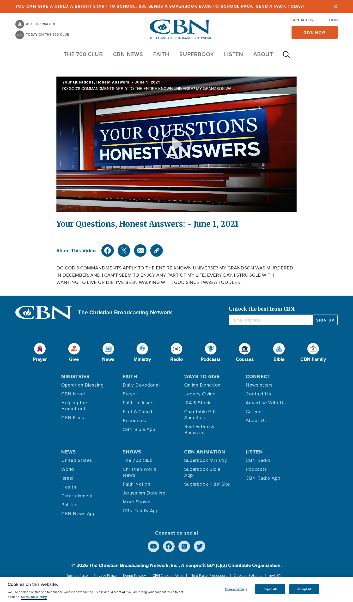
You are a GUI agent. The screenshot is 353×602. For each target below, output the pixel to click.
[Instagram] (184, 546)
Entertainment (77, 496)
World (67, 469)
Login (333, 20)
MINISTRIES (75, 376)
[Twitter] (124, 250)
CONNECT (258, 376)
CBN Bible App (139, 429)
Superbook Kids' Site (207, 484)
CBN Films (72, 418)
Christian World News (140, 472)
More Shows (136, 502)
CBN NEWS (128, 54)
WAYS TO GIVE (202, 376)
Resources (134, 420)
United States (76, 460)
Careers (254, 412)
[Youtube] (153, 546)
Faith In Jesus (138, 403)
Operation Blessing (82, 385)
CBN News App (78, 514)
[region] (176, 589)
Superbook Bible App (202, 472)
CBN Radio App (263, 478)
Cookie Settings (236, 589)
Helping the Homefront (74, 406)
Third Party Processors (208, 575)
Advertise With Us (266, 403)
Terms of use (77, 575)
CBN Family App (140, 511)
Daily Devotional (141, 385)
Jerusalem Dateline (144, 493)
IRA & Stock (197, 403)
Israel (67, 478)
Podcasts (256, 469)
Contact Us (302, 20)
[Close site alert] (335, 6)
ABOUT (263, 54)
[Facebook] (107, 250)
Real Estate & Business (199, 429)
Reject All (270, 589)
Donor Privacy (134, 575)
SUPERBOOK (196, 54)
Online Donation (202, 385)
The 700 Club (83, 54)
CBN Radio (258, 460)
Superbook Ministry (205, 460)
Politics (69, 505)
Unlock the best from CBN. (262, 309)
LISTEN (233, 54)
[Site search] (286, 57)
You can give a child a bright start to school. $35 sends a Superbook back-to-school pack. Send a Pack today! (160, 6)
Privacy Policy (105, 575)
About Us (256, 420)
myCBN (275, 575)
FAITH (161, 54)
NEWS (68, 451)
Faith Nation (136, 484)
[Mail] (140, 250)
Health (68, 487)
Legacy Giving (200, 394)
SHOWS (132, 451)
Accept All (304, 589)
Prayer (130, 394)
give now (315, 32)
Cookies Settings (248, 575)
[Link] (156, 250)
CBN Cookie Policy (167, 575)
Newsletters (259, 385)
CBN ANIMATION (204, 451)
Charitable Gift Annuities (200, 415)
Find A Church (138, 412)
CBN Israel (73, 394)
